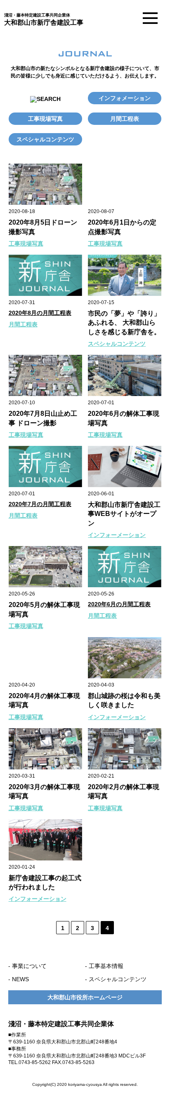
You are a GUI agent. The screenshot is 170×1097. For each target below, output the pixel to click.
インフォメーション (125, 98)
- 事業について (27, 966)
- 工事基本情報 (104, 966)
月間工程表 (124, 118)
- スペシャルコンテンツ (115, 979)
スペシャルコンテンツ (45, 139)
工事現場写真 (45, 118)
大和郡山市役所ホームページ (85, 997)
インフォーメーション (117, 535)
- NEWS (18, 979)
